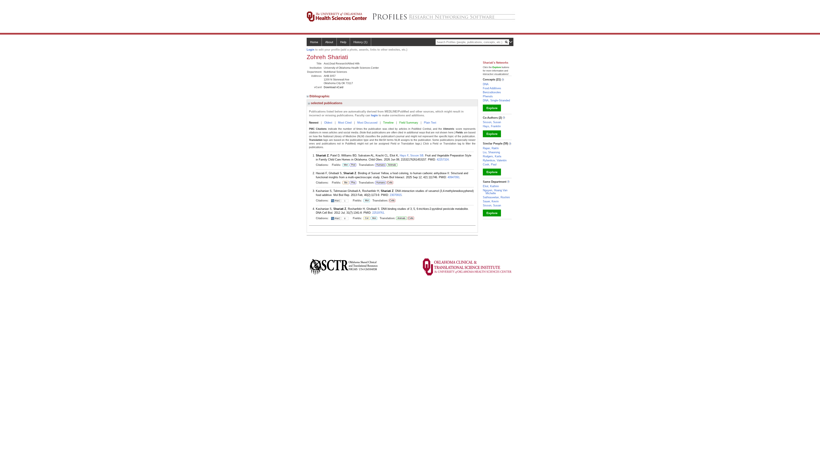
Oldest (328, 122)
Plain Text (430, 122)
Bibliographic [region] (319, 96)
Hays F (404, 155)
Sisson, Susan (492, 122)
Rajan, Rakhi (491, 148)
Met (345, 164)
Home (314, 42)
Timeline (388, 122)
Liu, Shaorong (491, 152)
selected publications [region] (326, 103)
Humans (380, 164)
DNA (486, 84)
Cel (365, 218)
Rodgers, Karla (492, 156)
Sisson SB (416, 155)
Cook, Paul (489, 164)
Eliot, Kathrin (491, 186)
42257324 (443, 159)
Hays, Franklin (492, 126)
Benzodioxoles (492, 92)
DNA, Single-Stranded (496, 100)
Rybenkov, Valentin (495, 160)
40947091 (454, 177)
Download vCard (333, 87)
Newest (313, 122)
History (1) (360, 42)
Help (343, 42)
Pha (353, 182)
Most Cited (344, 122)
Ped (352, 164)
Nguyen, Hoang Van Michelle (495, 192)
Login (310, 49)
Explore (492, 108)
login (374, 115)
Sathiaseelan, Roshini (496, 197)
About (329, 42)
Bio (345, 182)
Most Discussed (367, 122)
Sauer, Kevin (491, 201)
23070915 (396, 195)
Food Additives (492, 88)
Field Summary (408, 122)
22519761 (378, 212)
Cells (389, 182)
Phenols (488, 96)
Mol (366, 200)
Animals (392, 164)
